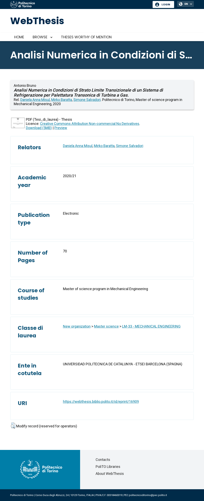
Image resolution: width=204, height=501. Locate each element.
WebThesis (37, 21)
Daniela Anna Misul (35, 100)
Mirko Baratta (61, 100)
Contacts (103, 460)
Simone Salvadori (87, 100)
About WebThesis (110, 473)
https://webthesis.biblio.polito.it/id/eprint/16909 (101, 401)
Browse (40, 37)
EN (186, 4)
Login (166, 4)
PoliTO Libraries (108, 466)
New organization (77, 326)
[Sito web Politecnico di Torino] (80, 5)
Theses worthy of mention (86, 37)
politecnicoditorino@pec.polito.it (148, 495)
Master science (106, 326)
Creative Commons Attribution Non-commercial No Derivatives (89, 124)
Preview (60, 128)
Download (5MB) (39, 128)
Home (19, 37)
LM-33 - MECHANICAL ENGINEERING (151, 326)
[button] (13, 426)
